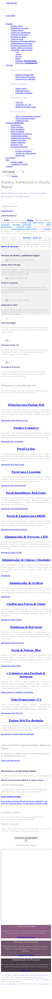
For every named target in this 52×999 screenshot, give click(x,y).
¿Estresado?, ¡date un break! (21, 50)
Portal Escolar (26, 448)
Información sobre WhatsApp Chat (14, 420)
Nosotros (9, 24)
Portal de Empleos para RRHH (26, 515)
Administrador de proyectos (21, 43)
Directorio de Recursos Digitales (23, 41)
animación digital (24, 227)
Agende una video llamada (25, 153)
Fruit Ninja (26, 63)
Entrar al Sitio (26, 971)
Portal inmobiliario (18, 129)
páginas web (26, 222)
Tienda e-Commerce (26, 427)
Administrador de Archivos (26, 583)
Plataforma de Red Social (26, 627)
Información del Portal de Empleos (14, 529)
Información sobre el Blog (11, 666)
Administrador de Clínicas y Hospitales (26, 559)
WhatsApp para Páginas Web (26, 404)
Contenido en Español (19, 164)
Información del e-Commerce (12, 441)
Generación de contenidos (25, 79)
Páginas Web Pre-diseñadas (26, 720)
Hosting (30, 220)
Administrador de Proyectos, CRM (26, 536)
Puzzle (18, 59)
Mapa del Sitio (38, 977)
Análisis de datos (21, 121)
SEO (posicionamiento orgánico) (28, 116)
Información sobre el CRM (11, 552)
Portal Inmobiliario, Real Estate (26, 492)
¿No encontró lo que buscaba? (22, 149)
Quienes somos (16, 26)
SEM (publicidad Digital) (25, 118)
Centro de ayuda (17, 39)
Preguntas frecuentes (18, 37)
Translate (14, 176)
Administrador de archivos (21, 138)
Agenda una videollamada (21, 32)
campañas (47, 229)
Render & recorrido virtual (25, 107)
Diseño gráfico (21, 89)
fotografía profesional (22, 225)
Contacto (9, 166)
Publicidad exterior (22, 91)
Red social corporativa (19, 147)
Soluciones (15, 123)
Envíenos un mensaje (23, 151)
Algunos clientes (17, 30)
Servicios (9, 65)
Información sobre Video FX (12, 713)
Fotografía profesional (23, 93)
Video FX (19, 102)
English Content (17, 162)
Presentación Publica (26, 955)
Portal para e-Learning (26, 471)
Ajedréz (18, 54)
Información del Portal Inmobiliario (14, 509)
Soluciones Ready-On (32, 238)
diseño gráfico (38, 222)
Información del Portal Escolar (12, 464)
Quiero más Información (10, 760)
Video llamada (11, 3)
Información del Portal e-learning (13, 485)
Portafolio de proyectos (19, 28)
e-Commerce (11, 158)
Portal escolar (16, 125)
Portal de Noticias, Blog (26, 650)
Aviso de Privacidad (8, 984)
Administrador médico (19, 136)
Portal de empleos (17, 131)
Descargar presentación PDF (22, 46)
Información (5, 576)
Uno (17, 52)
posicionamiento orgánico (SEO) (24, 229)
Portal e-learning (17, 127)
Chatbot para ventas (18, 140)
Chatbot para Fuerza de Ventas (26, 603)
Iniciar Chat (19, 155)
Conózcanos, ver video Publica (26, 838)
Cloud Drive (10, 16)
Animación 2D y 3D (23, 105)
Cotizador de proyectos (19, 35)
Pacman (18, 56)
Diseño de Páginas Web (24, 75)
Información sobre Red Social (12, 643)
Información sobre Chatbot (11, 620)
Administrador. (44, 984)
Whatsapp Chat (16, 145)
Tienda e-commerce (18, 142)
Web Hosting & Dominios (25, 77)
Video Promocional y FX (26, 699)
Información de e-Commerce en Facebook (17, 692)
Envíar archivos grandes (11, 797)
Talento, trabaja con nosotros (22, 48)
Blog (8, 160)
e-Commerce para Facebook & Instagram (26, 675)
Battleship (26, 61)
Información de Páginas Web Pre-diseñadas (17, 734)
